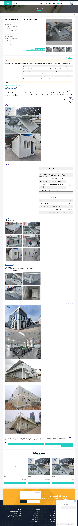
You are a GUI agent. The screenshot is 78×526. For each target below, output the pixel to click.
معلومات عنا (49, 3)
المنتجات (57, 3)
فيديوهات (53, 3)
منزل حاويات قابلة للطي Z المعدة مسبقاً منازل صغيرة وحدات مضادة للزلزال (63, 478)
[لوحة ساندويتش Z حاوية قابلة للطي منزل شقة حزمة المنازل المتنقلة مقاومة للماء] (15, 466)
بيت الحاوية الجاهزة (37, 511)
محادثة (8, 3)
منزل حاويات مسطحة (36, 515)
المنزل (61, 3)
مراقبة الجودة (52, 515)
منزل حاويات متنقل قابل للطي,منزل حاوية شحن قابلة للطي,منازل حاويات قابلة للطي (58, 443)
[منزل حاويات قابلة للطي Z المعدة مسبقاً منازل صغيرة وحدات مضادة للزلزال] (63, 466)
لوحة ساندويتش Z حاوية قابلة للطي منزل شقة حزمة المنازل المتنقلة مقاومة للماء (15, 478)
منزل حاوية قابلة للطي (36, 517)
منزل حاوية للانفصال (37, 513)
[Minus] (57, 501)
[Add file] (75, 524)
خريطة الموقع (52, 519)
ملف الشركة (53, 511)
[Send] (57, 524)
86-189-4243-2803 (21, 0)
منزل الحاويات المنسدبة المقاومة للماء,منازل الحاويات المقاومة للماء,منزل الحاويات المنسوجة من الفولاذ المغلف (26, 443)
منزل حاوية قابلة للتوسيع (36, 519)
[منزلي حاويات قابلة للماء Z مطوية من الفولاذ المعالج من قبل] (59, 32)
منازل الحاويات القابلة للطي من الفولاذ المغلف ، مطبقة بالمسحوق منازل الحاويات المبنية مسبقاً (40, 478)
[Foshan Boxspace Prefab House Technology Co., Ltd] (71, 3)
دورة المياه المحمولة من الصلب (35, 521)
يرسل (23, 501)
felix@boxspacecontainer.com (11, 0)
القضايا (41, 3)
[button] (72, 49)
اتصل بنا (53, 517)
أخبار (44, 3)
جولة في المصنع (52, 513)
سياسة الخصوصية (52, 521)
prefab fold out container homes (66, 445)
